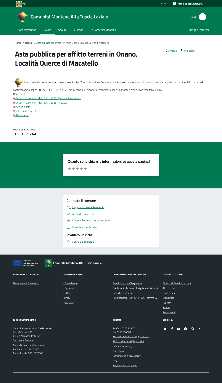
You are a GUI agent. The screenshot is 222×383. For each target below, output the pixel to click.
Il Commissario (70, 283)
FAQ (115, 360)
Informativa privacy (122, 346)
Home (18, 43)
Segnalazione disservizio (125, 365)
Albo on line (169, 288)
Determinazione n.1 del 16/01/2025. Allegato (41, 103)
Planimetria (22, 115)
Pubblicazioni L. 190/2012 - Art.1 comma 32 (135, 298)
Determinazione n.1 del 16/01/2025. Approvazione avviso (48, 98)
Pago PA (167, 302)
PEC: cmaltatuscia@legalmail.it (128, 341)
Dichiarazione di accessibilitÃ (127, 356)
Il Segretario (69, 288)
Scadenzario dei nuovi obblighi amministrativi (135, 288)
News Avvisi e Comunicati (26, 283)
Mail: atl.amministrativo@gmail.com (131, 336)
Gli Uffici (67, 293)
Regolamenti (169, 312)
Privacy (66, 298)
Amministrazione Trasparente (127, 283)
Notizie (28, 43)
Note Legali (68, 302)
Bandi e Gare (169, 293)
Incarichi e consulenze (124, 293)
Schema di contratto (26, 111)
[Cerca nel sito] (202, 16)
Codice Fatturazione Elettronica (28, 345)
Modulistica (168, 298)
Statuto (166, 307)
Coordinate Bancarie (23, 340)
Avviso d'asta (22, 107)
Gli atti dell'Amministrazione (177, 283)
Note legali (118, 351)
